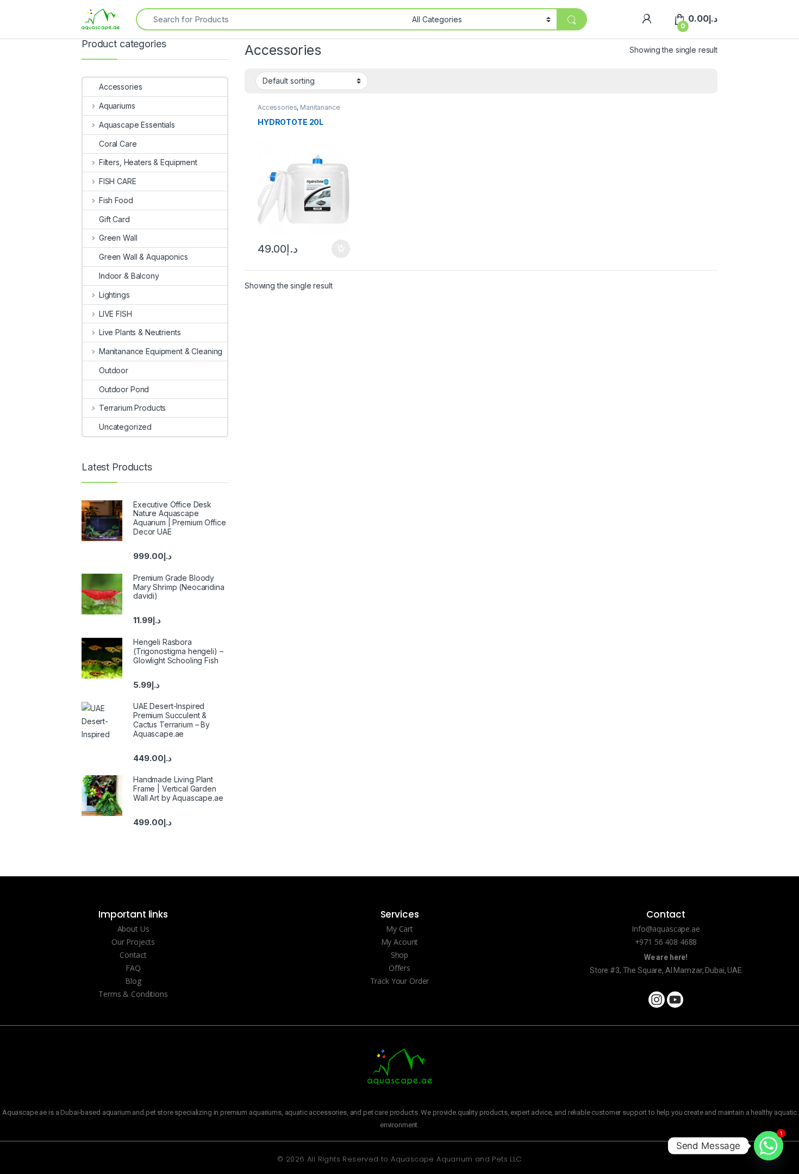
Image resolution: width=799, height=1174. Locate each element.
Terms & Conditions (132, 994)
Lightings (114, 294)
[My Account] (646, 19)
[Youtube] (675, 999)
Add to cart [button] (341, 249)
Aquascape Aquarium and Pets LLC (456, 1159)
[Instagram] (656, 999)
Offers (399, 968)
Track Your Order (399, 981)
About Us (133, 929)
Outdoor (113, 370)
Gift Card (114, 219)
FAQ (133, 968)
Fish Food (116, 200)
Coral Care (118, 143)
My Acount (400, 942)
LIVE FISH (115, 313)
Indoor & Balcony (129, 275)
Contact (133, 955)
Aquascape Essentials (137, 124)
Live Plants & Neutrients (139, 332)
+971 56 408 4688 (666, 942)
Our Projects (133, 942)
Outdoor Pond (124, 389)
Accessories (277, 107)
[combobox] (271, 19)
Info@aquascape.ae (666, 929)
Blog (133, 981)
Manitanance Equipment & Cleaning (299, 110)
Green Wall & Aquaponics (143, 256)
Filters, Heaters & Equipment (148, 162)
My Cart (399, 929)
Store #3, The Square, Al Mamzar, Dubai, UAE (666, 970)
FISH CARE (117, 181)
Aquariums (117, 105)
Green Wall (118, 237)
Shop (399, 955)
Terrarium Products (132, 407)
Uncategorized (125, 426)
